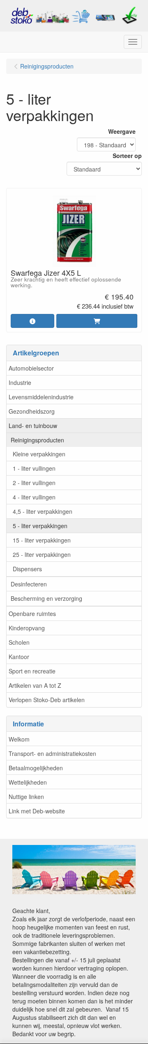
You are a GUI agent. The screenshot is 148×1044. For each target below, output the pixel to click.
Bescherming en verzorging (46, 598)
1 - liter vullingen (34, 468)
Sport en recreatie (32, 671)
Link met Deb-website (37, 811)
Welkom (19, 739)
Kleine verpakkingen (39, 454)
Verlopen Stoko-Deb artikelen (47, 700)
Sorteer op (127, 155)
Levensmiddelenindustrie (41, 397)
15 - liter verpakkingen (42, 540)
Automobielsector (31, 368)
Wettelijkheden (28, 782)
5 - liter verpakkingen (40, 526)
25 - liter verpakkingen (42, 554)
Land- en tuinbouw (33, 425)
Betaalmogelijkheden (36, 768)
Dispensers (27, 569)
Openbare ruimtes (32, 613)
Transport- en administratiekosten (52, 753)
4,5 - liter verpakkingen (42, 511)
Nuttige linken (26, 796)
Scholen (19, 642)
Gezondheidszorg (32, 411)
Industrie (20, 382)
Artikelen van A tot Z (35, 685)
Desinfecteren (29, 584)
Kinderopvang (27, 628)
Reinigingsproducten (37, 440)
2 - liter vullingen (34, 482)
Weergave (122, 131)
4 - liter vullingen (34, 497)
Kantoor (19, 656)
